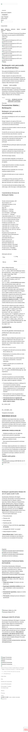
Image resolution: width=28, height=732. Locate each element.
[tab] (8, 99)
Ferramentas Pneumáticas (20, 33)
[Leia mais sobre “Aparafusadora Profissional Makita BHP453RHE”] (3, 604)
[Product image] (14, 475)
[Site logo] (9, 6)
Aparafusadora (5, 497)
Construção (16, 89)
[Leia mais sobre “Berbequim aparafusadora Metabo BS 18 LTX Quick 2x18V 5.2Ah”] (3, 543)
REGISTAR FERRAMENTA (8, 407)
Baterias (18, 88)
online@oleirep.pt (9, 0)
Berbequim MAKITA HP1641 (11, 617)
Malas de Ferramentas (11, 93)
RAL (2, 679)
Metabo (3, 503)
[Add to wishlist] (3, 540)
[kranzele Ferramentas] (14, 660)
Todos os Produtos (9, 33)
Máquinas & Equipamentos (18, 502)
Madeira (9, 502)
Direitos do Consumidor (6, 681)
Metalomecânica (20, 93)
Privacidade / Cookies (6, 686)
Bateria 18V (9, 94)
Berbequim (4, 89)
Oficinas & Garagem (18, 503)
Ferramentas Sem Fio (7, 500)
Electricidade (22, 89)
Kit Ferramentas (11, 571)
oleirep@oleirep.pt (7, 642)
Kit (13, 94)
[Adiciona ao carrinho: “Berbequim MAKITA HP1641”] (3, 649)
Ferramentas (5, 91)
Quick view (3, 546)
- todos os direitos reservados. (10, 697)
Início (3, 33)
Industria (23, 91)
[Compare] (3, 489)
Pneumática (17, 94)
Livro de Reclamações (6, 684)
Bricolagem (10, 89)
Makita (3, 93)
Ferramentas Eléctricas (19, 498)
